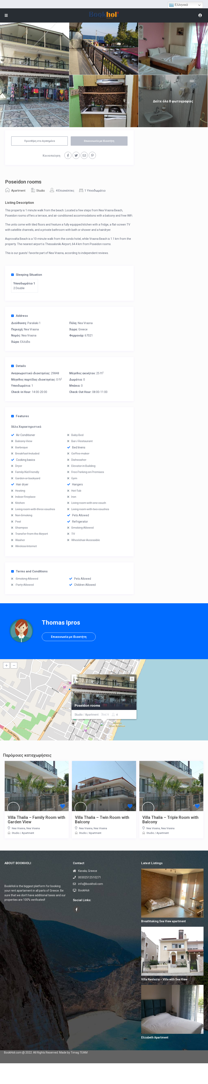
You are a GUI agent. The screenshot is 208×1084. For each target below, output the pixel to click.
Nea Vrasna (85, 323)
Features (22, 416)
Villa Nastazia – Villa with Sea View (164, 979)
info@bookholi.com (90, 883)
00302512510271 (89, 877)
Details (21, 366)
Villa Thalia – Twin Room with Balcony (102, 819)
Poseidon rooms (87, 705)
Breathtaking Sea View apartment (163, 921)
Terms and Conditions (32, 571)
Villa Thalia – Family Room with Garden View (36, 819)
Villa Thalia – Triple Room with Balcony (170, 819)
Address (22, 316)
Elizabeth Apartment (154, 1037)
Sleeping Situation (29, 275)
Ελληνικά (181, 5)
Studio (40, 190)
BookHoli (83, 890)
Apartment (18, 190)
